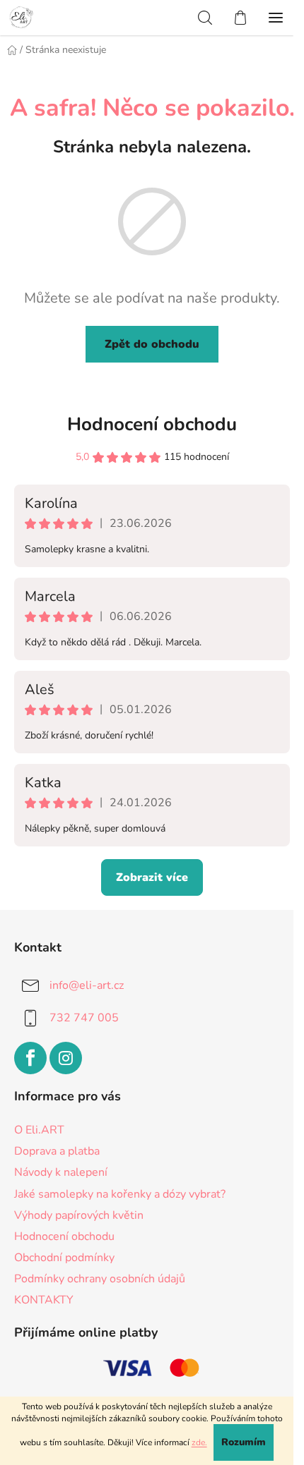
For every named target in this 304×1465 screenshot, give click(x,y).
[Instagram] (65, 1058)
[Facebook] (30, 1058)
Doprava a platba (57, 1151)
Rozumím (243, 1442)
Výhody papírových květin (79, 1215)
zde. (199, 1442)
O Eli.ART (39, 1130)
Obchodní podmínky (64, 1257)
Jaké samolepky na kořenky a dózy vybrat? (120, 1194)
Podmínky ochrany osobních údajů (99, 1279)
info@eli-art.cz (86, 985)
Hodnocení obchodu (152, 424)
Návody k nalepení (60, 1172)
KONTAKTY (44, 1300)
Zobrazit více (152, 877)
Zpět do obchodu (152, 344)
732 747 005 (84, 1018)
